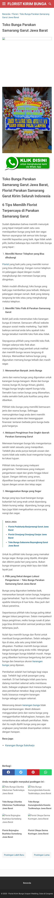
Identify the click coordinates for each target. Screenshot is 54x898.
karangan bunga (31, 705)
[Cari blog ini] (50, 4)
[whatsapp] (45, 772)
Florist (5, 264)
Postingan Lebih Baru (14, 855)
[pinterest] (33, 772)
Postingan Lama (42, 855)
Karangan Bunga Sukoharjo (19, 745)
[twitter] (21, 772)
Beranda (27, 883)
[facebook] (8, 772)
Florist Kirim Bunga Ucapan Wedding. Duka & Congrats (30, 894)
